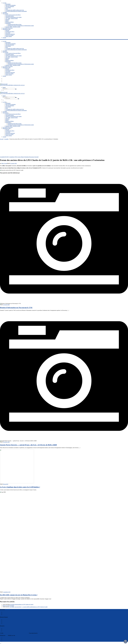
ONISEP (4, 628)
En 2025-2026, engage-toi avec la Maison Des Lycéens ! (18, 595)
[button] (125, 641)
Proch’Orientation (6, 630)
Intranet (4, 622)
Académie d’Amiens (7, 619)
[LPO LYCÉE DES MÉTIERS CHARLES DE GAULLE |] (3, 84)
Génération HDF (6, 629)
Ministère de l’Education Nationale (10, 620)
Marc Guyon (4, 163)
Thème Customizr (19, 635)
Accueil (1, 139)
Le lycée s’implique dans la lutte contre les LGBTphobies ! (20, 487)
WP (6, 635)
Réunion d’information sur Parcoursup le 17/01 (16, 307)
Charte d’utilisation (7, 613)
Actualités (6, 139)
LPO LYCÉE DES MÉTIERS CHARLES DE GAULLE (15, 633)
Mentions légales (6, 612)
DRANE (4, 623)
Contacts (4, 614)
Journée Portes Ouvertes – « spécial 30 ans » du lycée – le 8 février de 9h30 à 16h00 (28, 445)
